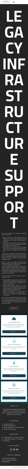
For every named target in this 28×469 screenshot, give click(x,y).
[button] (14, 2)
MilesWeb (25, 467)
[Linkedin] (17, 449)
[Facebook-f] (11, 449)
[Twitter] (14, 449)
